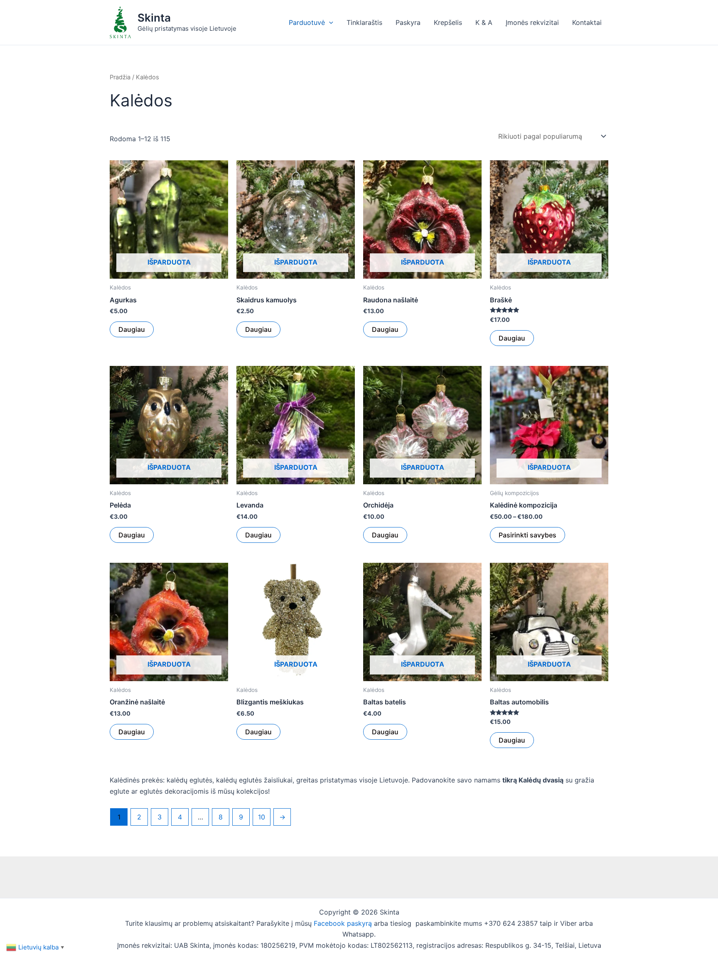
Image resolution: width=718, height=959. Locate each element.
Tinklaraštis (364, 22)
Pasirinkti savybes (527, 535)
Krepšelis (448, 22)
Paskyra (408, 22)
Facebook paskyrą (343, 923)
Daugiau (131, 329)
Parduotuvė (307, 22)
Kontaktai (587, 22)
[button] (329, 22)
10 (261, 817)
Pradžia (120, 77)
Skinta (154, 17)
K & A (483, 22)
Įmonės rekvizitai (532, 22)
